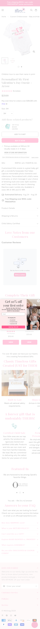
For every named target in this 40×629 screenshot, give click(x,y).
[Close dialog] (38, 301)
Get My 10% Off (13, 327)
